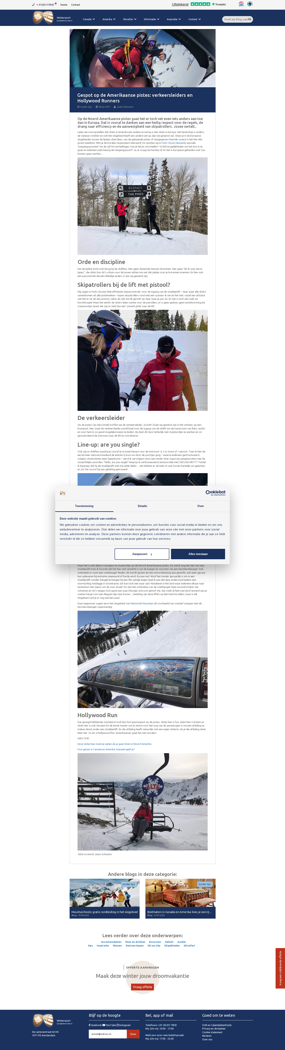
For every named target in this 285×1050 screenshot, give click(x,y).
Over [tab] (200, 506)
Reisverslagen (135, 945)
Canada (87, 19)
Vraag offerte (142, 987)
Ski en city (154, 945)
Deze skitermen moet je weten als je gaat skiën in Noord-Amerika (114, 744)
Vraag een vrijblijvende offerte (280, 968)
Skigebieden (172, 945)
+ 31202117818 (45, 4)
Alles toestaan (198, 554)
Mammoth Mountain (141, 603)
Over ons (207, 1039)
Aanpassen (139, 554)
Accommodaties (111, 941)
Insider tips (86, 107)
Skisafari (128, 19)
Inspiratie (172, 19)
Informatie (150, 19)
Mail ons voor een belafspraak (164, 1035)
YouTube (111, 1025)
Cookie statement (212, 1032)
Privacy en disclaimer (214, 1028)
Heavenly (181, 142)
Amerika (107, 19)
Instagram (125, 1025)
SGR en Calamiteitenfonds (217, 1025)
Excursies (155, 941)
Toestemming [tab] (84, 506)
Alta (99, 424)
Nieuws (117, 945)
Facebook (96, 1025)
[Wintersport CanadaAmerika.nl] (52, 24)
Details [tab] (142, 506)
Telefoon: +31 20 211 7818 (160, 1025)
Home (63, 4)
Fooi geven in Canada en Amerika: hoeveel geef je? (106, 749)
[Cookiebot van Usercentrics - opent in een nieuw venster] (208, 493)
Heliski (169, 941)
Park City (167, 142)
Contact (75, 4)
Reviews (207, 1035)
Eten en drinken (135, 941)
